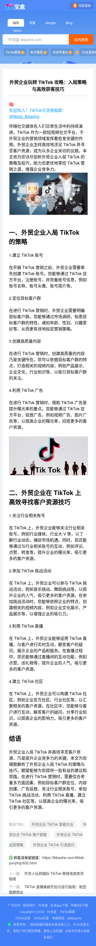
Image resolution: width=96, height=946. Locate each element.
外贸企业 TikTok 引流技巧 (53, 844)
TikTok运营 (22, 918)
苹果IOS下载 (79, 905)
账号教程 (36, 52)
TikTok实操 (41, 918)
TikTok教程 (13, 52)
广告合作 (14, 905)
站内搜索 (81, 40)
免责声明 (19, 924)
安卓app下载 (59, 905)
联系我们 (29, 905)
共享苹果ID (60, 52)
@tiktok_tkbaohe (24, 116)
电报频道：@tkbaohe (67, 918)
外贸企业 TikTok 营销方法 (52, 824)
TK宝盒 (43, 905)
